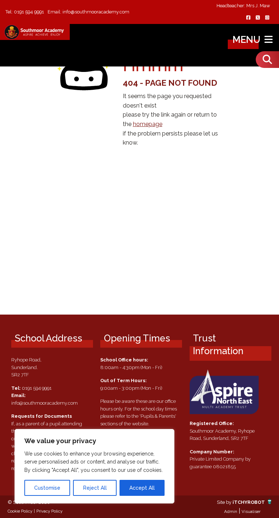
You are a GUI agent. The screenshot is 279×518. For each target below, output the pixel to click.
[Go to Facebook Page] (248, 18)
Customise (47, 488)
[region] (94, 466)
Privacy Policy (49, 511)
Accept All (142, 488)
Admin (230, 511)
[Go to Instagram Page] (267, 18)
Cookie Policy (20, 511)
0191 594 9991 (29, 12)
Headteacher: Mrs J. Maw (243, 6)
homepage (147, 124)
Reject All (95, 488)
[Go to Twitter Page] (257, 18)
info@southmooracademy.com (95, 12)
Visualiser (251, 511)
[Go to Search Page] (267, 59)
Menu (247, 39)
